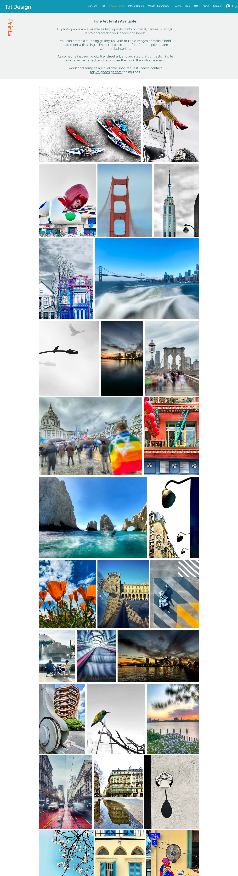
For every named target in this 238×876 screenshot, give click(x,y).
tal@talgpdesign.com (106, 72)
